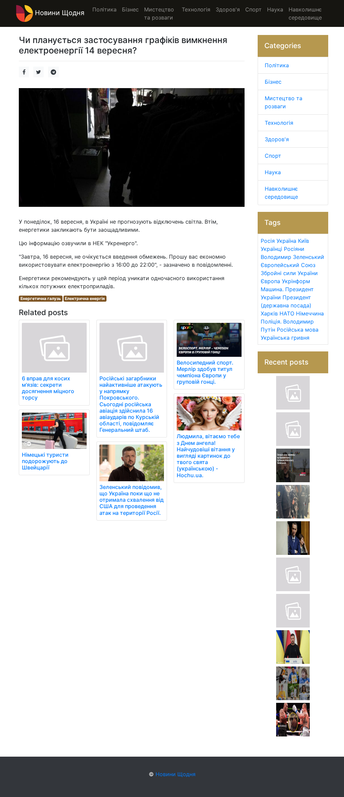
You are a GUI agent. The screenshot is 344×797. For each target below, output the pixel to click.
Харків (269, 313)
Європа (270, 281)
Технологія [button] (196, 9)
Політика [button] (104, 9)
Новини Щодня (58, 13)
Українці (271, 248)
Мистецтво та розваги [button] (159, 13)
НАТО (287, 313)
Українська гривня (285, 337)
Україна (286, 240)
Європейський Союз (288, 265)
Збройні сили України (289, 273)
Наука (273, 172)
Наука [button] (275, 9)
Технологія (279, 122)
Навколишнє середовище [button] (305, 13)
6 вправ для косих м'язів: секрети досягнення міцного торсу (48, 388)
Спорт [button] (253, 9)
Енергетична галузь (40, 298)
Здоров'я (277, 139)
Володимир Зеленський (292, 257)
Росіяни (294, 248)
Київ (303, 240)
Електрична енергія (85, 298)
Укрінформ (296, 281)
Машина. (272, 289)
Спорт (273, 155)
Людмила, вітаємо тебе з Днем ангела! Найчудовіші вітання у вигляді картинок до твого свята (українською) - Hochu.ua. (208, 455)
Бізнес (273, 81)
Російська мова (297, 329)
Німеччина (310, 313)
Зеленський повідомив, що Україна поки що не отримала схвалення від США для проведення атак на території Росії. (131, 500)
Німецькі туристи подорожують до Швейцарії (45, 461)
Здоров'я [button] (228, 9)
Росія (268, 240)
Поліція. (271, 321)
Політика (277, 65)
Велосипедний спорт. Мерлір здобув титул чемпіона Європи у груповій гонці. (205, 372)
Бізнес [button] (130, 9)
